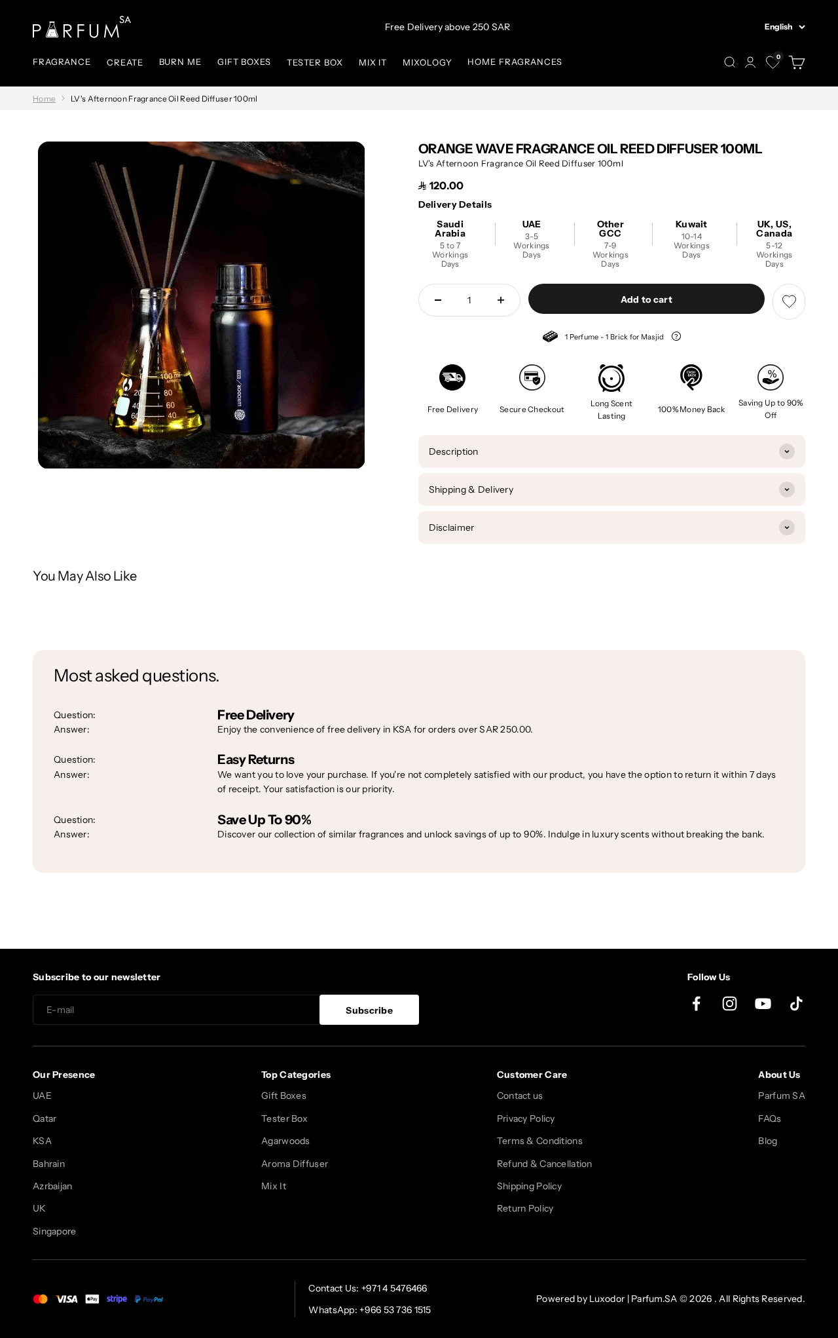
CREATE (125, 62)
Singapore (55, 1231)
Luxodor (607, 1299)
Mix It (273, 1186)
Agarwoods (285, 1141)
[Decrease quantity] (438, 300)
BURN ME (180, 61)
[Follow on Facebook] (696, 1003)
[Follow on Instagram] (729, 1003)
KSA (42, 1141)
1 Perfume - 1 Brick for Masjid (604, 338)
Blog (767, 1141)
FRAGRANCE (62, 61)
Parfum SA (781, 1095)
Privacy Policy (526, 1118)
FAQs (769, 1118)
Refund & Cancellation (544, 1164)
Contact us (520, 1095)
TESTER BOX (315, 62)
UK (39, 1208)
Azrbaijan (53, 1186)
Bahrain (49, 1164)
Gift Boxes (283, 1095)
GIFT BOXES (244, 61)
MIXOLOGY (427, 62)
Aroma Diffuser (294, 1164)
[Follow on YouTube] (763, 1003)
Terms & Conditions (540, 1141)
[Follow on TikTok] (796, 1003)
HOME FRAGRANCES (514, 61)
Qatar (44, 1118)
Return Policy (525, 1208)
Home (44, 99)
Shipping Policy (529, 1186)
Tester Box (284, 1118)
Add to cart (646, 299)
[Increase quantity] (501, 300)
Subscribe (369, 1010)
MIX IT (373, 62)
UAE (42, 1095)
